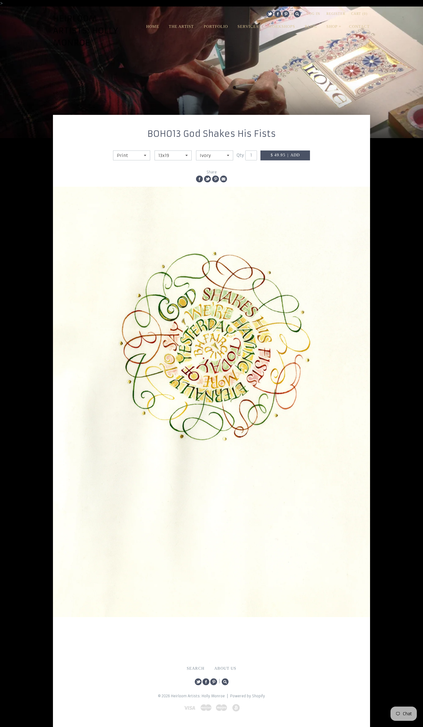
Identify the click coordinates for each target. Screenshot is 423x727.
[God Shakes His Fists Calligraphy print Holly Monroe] (211, 402)
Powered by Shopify (247, 696)
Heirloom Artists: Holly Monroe (85, 31)
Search (297, 14)
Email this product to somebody (223, 179)
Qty (240, 155)
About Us (225, 668)
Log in (313, 13)
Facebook (277, 14)
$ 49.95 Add (285, 155)
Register (335, 13)
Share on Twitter (207, 179)
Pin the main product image (215, 179)
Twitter (269, 14)
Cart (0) (359, 13)
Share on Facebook (199, 179)
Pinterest (285, 14)
